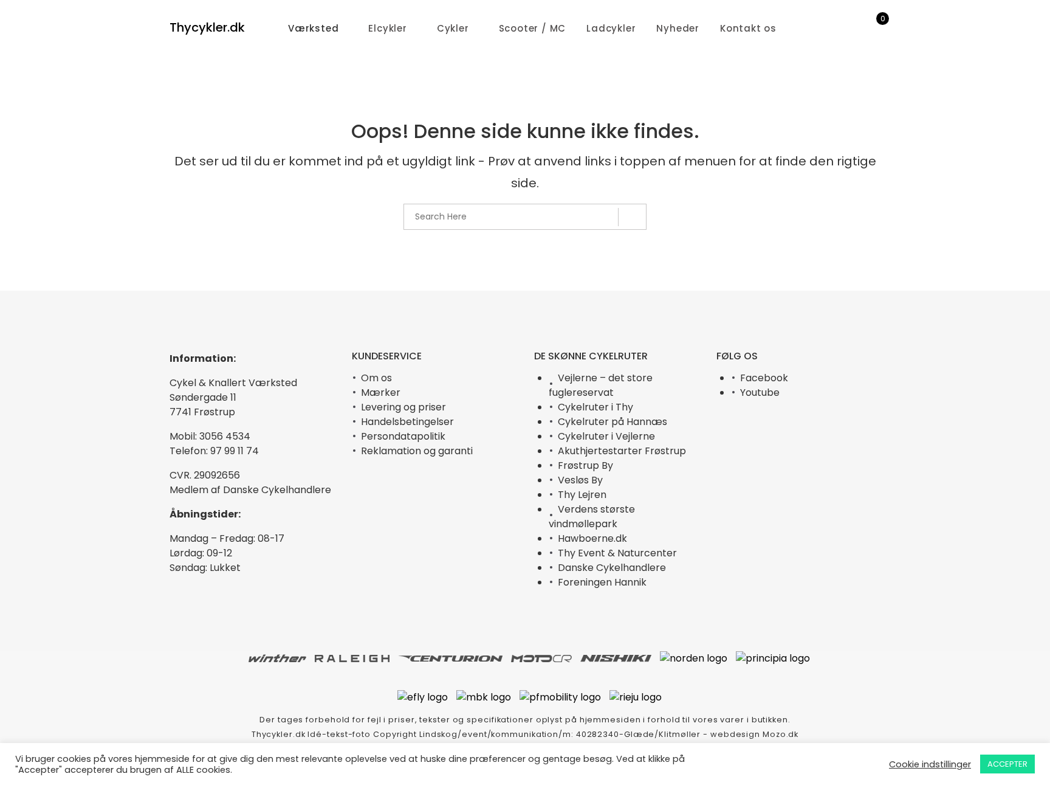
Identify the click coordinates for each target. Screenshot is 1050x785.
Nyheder (677, 28)
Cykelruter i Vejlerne (606, 436)
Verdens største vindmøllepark (592, 516)
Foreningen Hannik (602, 582)
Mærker (380, 392)
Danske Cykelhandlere (612, 568)
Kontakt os (748, 28)
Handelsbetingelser (407, 422)
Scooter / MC (532, 28)
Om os (376, 378)
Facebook (764, 378)
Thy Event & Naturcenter (617, 553)
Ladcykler (611, 28)
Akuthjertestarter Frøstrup (622, 451)
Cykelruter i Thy (595, 407)
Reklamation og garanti (417, 451)
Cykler (453, 28)
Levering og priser (403, 407)
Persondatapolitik (403, 436)
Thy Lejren (582, 495)
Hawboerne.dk (592, 538)
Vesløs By (580, 480)
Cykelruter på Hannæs (612, 422)
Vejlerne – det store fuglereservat (601, 385)
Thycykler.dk (207, 27)
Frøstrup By (585, 465)
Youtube (760, 392)
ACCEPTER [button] (1007, 764)
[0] (874, 29)
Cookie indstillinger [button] (930, 764)
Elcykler (387, 28)
